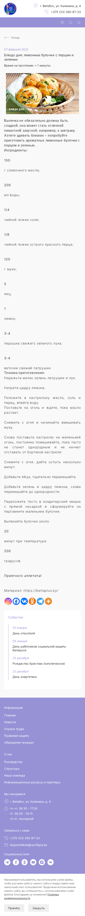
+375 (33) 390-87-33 (66, 12)
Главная (10, 715)
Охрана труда (14, 729)
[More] (48, 601)
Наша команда (14, 775)
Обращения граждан (19, 742)
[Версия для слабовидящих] (62, 22)
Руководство (13, 762)
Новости (10, 722)
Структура (11, 768)
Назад (15, 37)
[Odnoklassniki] (32, 601)
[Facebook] (16, 601)
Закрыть (38, 908)
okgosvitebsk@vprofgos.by (28, 845)
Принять (14, 908)
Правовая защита (16, 735)
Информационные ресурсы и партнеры (32, 782)
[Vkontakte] (24, 601)
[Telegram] (40, 601)
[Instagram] (8, 601)
